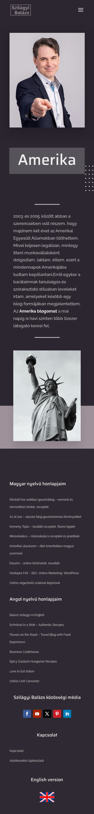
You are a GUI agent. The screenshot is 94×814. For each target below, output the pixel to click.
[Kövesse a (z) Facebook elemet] (27, 714)
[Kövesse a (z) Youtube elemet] (37, 714)
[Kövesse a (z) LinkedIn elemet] (67, 714)
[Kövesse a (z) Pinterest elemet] (57, 714)
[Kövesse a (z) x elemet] (47, 714)
